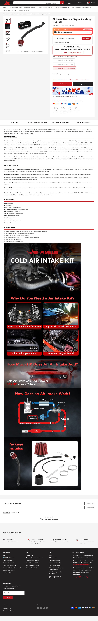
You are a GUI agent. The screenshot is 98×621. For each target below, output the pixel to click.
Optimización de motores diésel (80, 7)
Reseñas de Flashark (31, 567)
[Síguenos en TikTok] (47, 608)
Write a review (90, 503)
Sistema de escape (29, 7)
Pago (50, 555)
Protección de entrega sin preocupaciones (56, 568)
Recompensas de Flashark (33, 565)
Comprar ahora (83, 84)
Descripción (14, 122)
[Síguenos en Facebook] (38, 608)
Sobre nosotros (23, 10)
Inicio (4, 14)
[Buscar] (62, 2)
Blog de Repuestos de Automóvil (55, 576)
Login (80, 3)
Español (6, 605)
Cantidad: (55, 74)
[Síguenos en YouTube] (44, 608)
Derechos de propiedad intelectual (55, 572)
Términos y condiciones (55, 565)
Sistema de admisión (44, 7)
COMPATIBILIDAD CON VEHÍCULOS (37, 122)
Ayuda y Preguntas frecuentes (34, 558)
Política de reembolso (55, 560)
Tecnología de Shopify (8, 610)
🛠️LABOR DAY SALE (16, 7)
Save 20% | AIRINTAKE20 (73, 53)
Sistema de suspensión (61, 7)
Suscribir (7, 597)
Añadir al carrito (62, 84)
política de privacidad (55, 563)
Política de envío (53, 558)
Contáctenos (29, 555)
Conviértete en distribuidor (33, 563)
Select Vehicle (86, 38)
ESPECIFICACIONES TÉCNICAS (60, 122)
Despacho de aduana (8, 10)
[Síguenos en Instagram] (41, 608)
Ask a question (90, 507)
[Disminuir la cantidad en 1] (60, 74)
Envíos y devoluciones (83, 122)
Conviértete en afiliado (32, 560)
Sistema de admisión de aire (14, 14)
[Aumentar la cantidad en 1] (68, 74)
